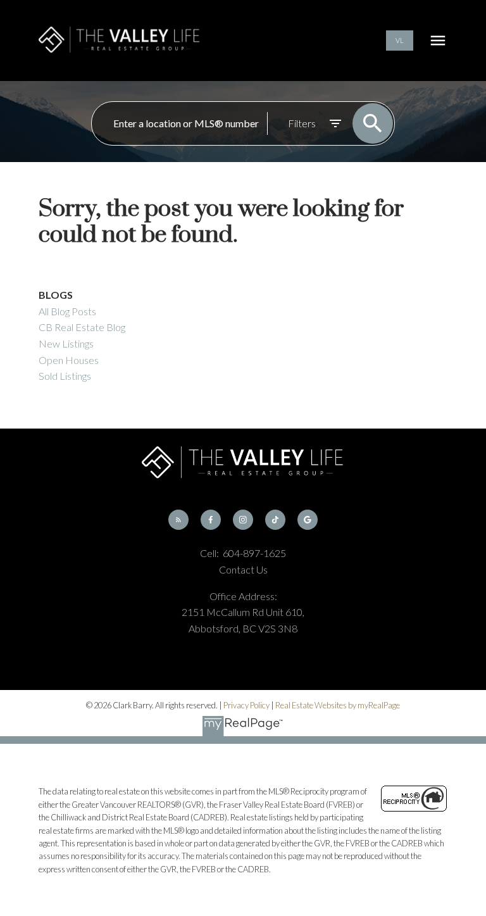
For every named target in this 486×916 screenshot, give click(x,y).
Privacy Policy (246, 705)
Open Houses (69, 360)
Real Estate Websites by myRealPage (337, 705)
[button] (399, 40)
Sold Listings (65, 376)
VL (400, 40)
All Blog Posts (67, 311)
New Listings (66, 343)
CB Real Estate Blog (82, 327)
